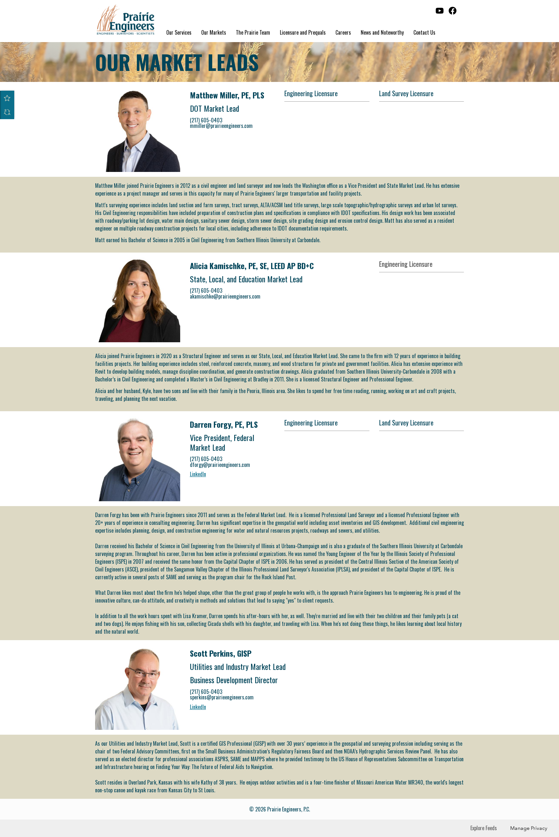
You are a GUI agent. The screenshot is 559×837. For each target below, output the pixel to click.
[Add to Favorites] (7, 98)
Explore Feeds (483, 828)
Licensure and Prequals (303, 32)
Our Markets (213, 32)
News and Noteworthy (382, 32)
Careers (343, 32)
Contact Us (424, 32)
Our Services (179, 32)
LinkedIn (198, 474)
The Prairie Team (253, 32)
